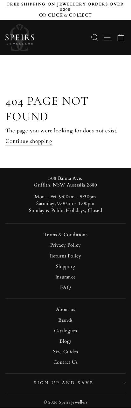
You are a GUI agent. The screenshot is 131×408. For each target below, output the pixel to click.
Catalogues (65, 330)
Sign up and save (64, 383)
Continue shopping (28, 141)
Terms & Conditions (65, 234)
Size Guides (65, 351)
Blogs (65, 341)
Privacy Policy (65, 245)
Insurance (65, 277)
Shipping (65, 266)
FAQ (65, 287)
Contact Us (65, 362)
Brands (65, 320)
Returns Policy (65, 256)
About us (65, 309)
